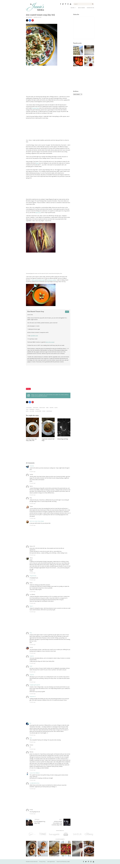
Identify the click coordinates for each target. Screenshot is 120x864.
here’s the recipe (50, 342)
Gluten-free (38, 411)
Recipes (73, 7)
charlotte (32, 674)
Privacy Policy (42, 861)
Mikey (47, 407)
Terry (31, 632)
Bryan (37, 163)
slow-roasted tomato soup (38, 280)
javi (30, 723)
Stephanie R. (33, 696)
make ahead (42, 407)
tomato (37, 409)
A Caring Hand (35, 108)
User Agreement (51, 861)
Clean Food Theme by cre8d (63, 861)
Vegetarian (49, 411)
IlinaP (31, 666)
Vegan (43, 411)
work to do (38, 212)
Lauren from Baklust (35, 773)
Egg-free (32, 411)
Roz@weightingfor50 (35, 685)
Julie (31, 738)
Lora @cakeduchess (34, 783)
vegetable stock (34, 335)
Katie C (31, 606)
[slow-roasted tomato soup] (40, 305)
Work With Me (90, 7)
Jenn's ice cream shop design (37, 521)
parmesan (32, 409)
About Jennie (81, 7)
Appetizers (35, 407)
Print (67, 311)
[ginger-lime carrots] (40, 252)
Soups (55, 407)
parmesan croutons (51, 280)
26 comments (29, 17)
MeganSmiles (33, 575)
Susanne (32, 656)
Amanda (32, 466)
